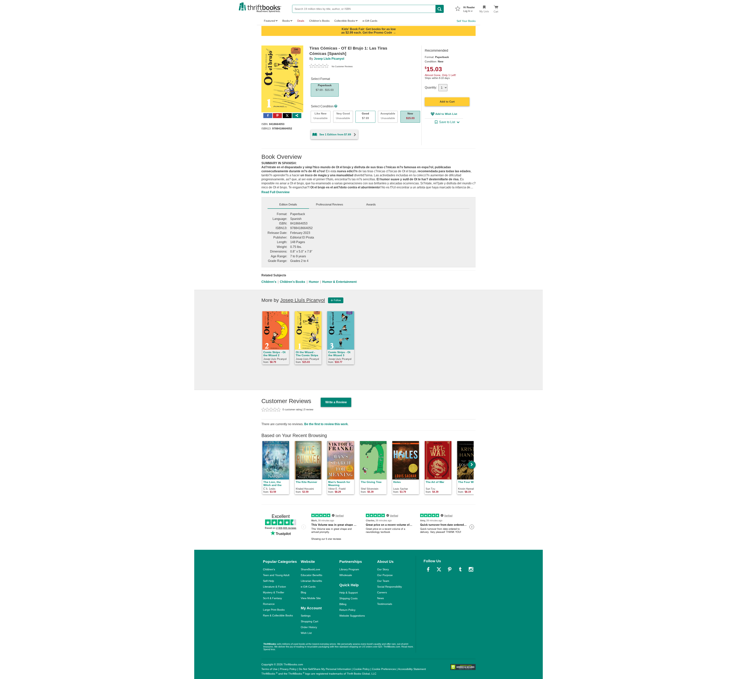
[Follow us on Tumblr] (460, 569)
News (380, 598)
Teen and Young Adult (276, 575)
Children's (268, 281)
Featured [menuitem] (269, 20)
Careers (382, 592)
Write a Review (336, 402)
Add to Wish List (446, 113)
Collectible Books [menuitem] (344, 20)
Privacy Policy (288, 669)
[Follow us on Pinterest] (449, 569)
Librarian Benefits (311, 580)
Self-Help (268, 580)
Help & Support (348, 592)
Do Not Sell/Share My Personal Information (325, 669)
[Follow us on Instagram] (471, 569)
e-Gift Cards (308, 586)
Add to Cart (447, 101)
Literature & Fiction (274, 586)
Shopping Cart (309, 621)
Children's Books (292, 281)
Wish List (306, 632)
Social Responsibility (389, 586)
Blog (303, 592)
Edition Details (288, 204)
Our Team (383, 580)
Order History (309, 627)
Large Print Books (274, 609)
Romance (269, 603)
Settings (306, 615)
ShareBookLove (310, 569)
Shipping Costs (348, 598)
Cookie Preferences (384, 669)
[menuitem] (469, 8)
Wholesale (345, 575)
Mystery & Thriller (273, 592)
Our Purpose (385, 575)
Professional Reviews (329, 204)
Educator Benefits (311, 575)
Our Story (383, 569)
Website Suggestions (352, 615)
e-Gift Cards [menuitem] (370, 20)
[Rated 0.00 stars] (319, 66)
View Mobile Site (311, 598)
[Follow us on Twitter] (439, 569)
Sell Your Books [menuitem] (466, 20)
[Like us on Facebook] (428, 569)
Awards (371, 204)
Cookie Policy (361, 669)
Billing (342, 604)
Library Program (349, 569)
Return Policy (347, 609)
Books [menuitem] (286, 20)
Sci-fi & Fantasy (272, 598)
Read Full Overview (275, 192)
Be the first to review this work (326, 424)
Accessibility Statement (412, 669)
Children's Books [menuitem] (319, 20)
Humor (314, 281)
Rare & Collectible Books (278, 615)
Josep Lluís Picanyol (329, 58)
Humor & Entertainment (339, 281)
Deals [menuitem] (300, 20)
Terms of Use (269, 669)
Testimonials (384, 603)
